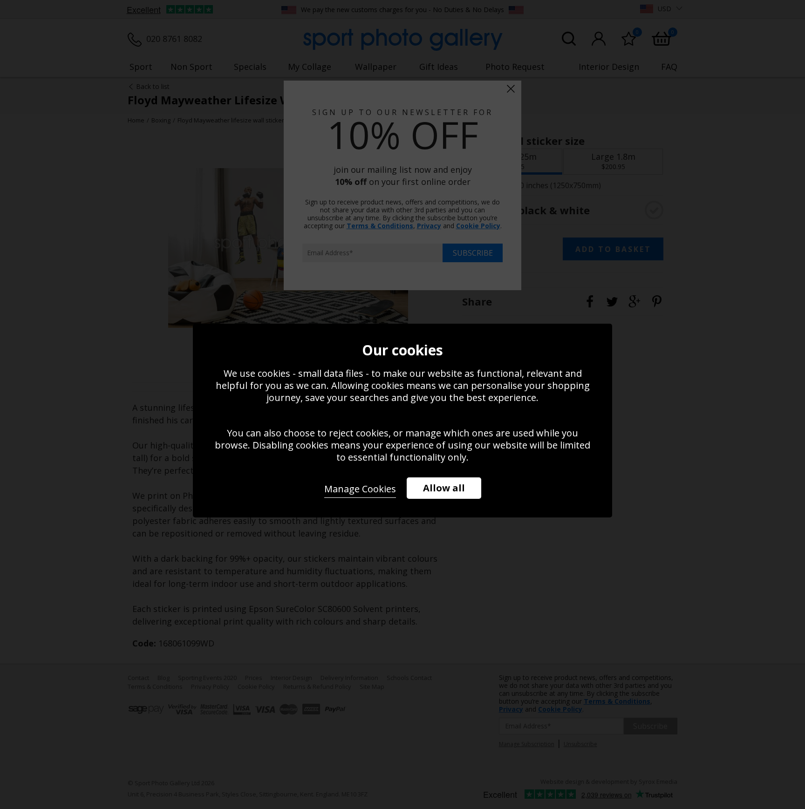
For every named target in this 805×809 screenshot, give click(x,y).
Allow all (444, 488)
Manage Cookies (360, 489)
